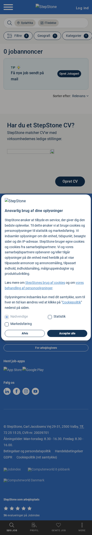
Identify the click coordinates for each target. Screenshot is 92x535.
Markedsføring (21, 324)
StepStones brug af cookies (45, 283)
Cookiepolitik (71, 302)
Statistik (60, 316)
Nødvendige (19, 316)
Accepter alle (67, 333)
